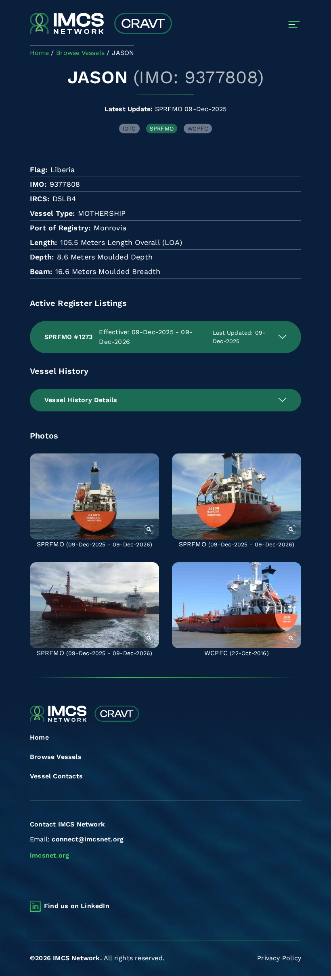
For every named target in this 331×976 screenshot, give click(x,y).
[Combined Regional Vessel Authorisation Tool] (101, 24)
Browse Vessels (56, 757)
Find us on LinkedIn (76, 906)
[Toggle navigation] (294, 24)
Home (39, 737)
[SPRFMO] (94, 496)
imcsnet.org (49, 855)
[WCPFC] (236, 605)
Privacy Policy (279, 958)
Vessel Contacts (56, 776)
